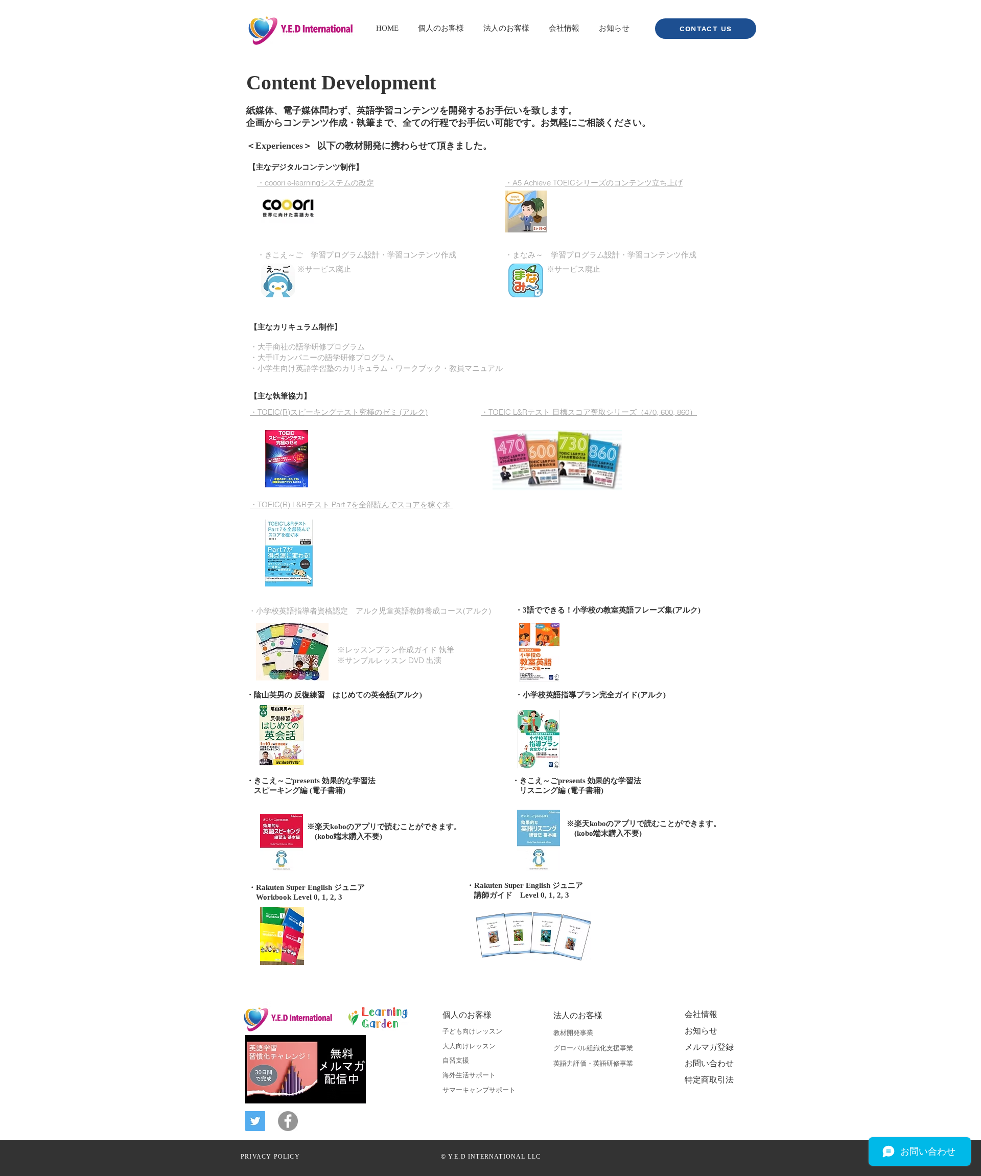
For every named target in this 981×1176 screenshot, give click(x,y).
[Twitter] (255, 1121)
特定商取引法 (709, 1080)
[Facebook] (288, 1121)
